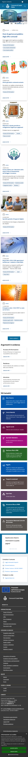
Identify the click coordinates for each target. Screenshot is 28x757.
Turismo (5, 647)
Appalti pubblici (7, 642)
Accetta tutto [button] (14, 748)
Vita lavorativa (6, 638)
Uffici (4, 617)
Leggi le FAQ (6, 722)
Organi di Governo (7, 612)
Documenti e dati (7, 626)
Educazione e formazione (9, 656)
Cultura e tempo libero (8, 635)
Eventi (4, 690)
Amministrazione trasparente (10, 731)
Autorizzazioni (6, 668)
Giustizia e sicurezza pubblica (10, 658)
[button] (13, 754)
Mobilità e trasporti (8, 649)
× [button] (26, 733)
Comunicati (6, 679)
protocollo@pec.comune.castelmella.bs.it (13, 709)
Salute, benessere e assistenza (10, 665)
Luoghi (5, 688)
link (6, 745)
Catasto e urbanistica (8, 645)
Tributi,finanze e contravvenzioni (11, 661)
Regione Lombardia (6, 2)
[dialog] (14, 744)
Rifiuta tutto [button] (14, 751)
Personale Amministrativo (9, 624)
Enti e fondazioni (7, 619)
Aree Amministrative (8, 614)
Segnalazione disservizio (9, 719)
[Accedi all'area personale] (22, 2)
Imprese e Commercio (8, 640)
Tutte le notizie (13, 338)
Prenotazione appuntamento (10, 717)
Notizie (7, 30)
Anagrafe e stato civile (8, 633)
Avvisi (4, 682)
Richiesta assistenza (8, 724)
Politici (5, 621)
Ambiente (5, 663)
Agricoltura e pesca (8, 670)
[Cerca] (25, 6)
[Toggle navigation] (3, 6)
